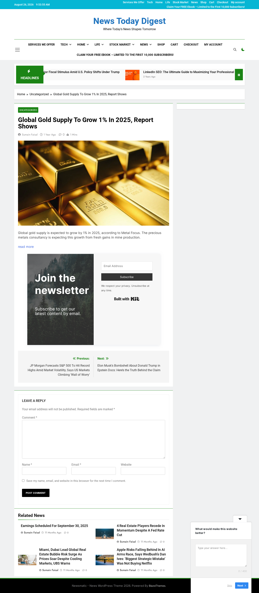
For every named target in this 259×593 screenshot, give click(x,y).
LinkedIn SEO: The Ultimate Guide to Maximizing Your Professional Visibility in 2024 (178, 72)
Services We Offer (133, 2)
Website (126, 464)
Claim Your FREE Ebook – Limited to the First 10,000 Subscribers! (206, 6)
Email (76, 464)
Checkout (222, 2)
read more (26, 247)
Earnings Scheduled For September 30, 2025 (54, 526)
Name (27, 464)
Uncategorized (28, 110)
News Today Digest (129, 21)
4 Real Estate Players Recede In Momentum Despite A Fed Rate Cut (141, 530)
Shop (203, 2)
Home (159, 2)
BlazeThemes (157, 585)
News (194, 2)
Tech (150, 2)
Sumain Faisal (30, 134)
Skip (229, 585)
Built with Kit (126, 298)
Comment (29, 417)
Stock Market (180, 2)
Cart (211, 2)
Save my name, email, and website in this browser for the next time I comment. (76, 481)
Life (167, 2)
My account (238, 2)
